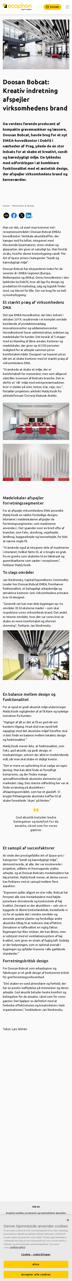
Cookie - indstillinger (36, 1254)
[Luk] (68, 1220)
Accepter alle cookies (36, 1274)
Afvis (36, 1264)
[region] (36, 1248)
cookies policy (17, 1247)
